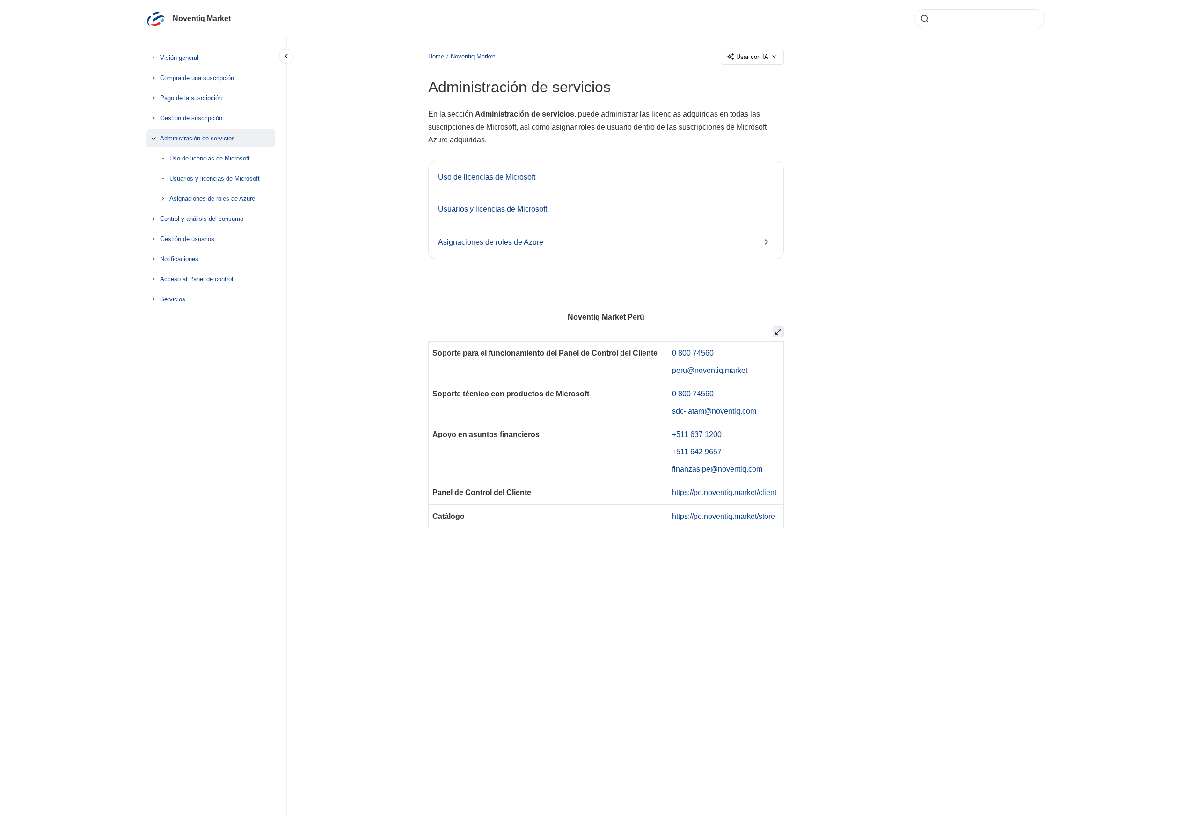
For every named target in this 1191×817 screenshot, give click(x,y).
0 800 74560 (693, 353)
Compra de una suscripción (197, 77)
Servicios (172, 299)
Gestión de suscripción (191, 118)
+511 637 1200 (697, 434)
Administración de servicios (197, 138)
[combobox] (979, 19)
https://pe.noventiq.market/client (724, 492)
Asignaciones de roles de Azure (212, 198)
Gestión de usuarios (187, 238)
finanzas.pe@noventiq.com (717, 469)
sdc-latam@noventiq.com (714, 411)
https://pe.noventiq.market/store (723, 516)
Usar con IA (752, 56)
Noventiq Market (202, 18)
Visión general (179, 57)
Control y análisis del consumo (201, 218)
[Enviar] (924, 18)
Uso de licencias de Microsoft (209, 158)
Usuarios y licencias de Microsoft (214, 178)
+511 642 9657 (697, 452)
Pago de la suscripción (191, 98)
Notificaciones (179, 259)
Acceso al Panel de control (196, 279)
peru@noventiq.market (709, 370)
